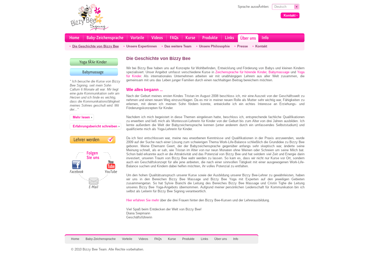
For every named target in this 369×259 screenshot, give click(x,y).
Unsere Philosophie (214, 46)
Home (75, 239)
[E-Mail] (93, 184)
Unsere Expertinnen (141, 46)
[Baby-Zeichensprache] (105, 37)
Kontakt (261, 46)
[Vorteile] (137, 37)
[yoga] (94, 62)
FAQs (158, 239)
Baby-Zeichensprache (101, 239)
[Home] (74, 37)
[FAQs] (174, 37)
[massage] (94, 72)
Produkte (188, 239)
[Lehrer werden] (92, 139)
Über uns (220, 239)
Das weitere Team (178, 46)
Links (204, 239)
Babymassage (279, 72)
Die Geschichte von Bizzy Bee (95, 46)
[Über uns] (248, 37)
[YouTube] (110, 166)
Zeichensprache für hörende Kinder (240, 72)
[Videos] (157, 37)
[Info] (265, 37)
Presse (242, 46)
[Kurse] (190, 37)
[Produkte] (210, 37)
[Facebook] (76, 166)
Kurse (172, 239)
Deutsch (280, 7)
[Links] (230, 37)
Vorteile (127, 239)
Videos (143, 239)
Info (235, 239)
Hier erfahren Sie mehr (142, 200)
